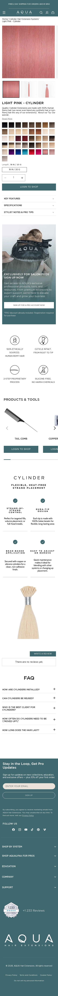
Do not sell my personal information (29, 980)
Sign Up (29, 795)
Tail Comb (21, 439)
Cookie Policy (46, 975)
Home (5, 19)
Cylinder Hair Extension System (23, 19)
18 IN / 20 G (14, 170)
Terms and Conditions (29, 975)
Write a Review (43, 654)
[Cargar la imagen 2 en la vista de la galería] (29, 89)
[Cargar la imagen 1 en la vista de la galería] (11, 89)
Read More (7, 119)
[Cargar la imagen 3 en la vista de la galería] (46, 89)
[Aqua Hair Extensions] (24, 12)
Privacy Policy (28, 815)
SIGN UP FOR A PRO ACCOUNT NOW (29, 305)
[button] (4, 13)
